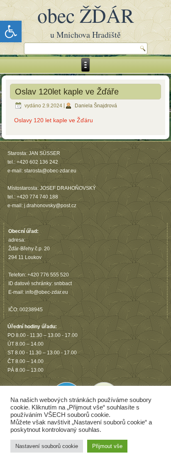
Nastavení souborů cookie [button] (46, 446)
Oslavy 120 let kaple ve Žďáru (53, 120)
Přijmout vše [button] (107, 446)
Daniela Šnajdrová (96, 106)
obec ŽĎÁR (85, 15)
